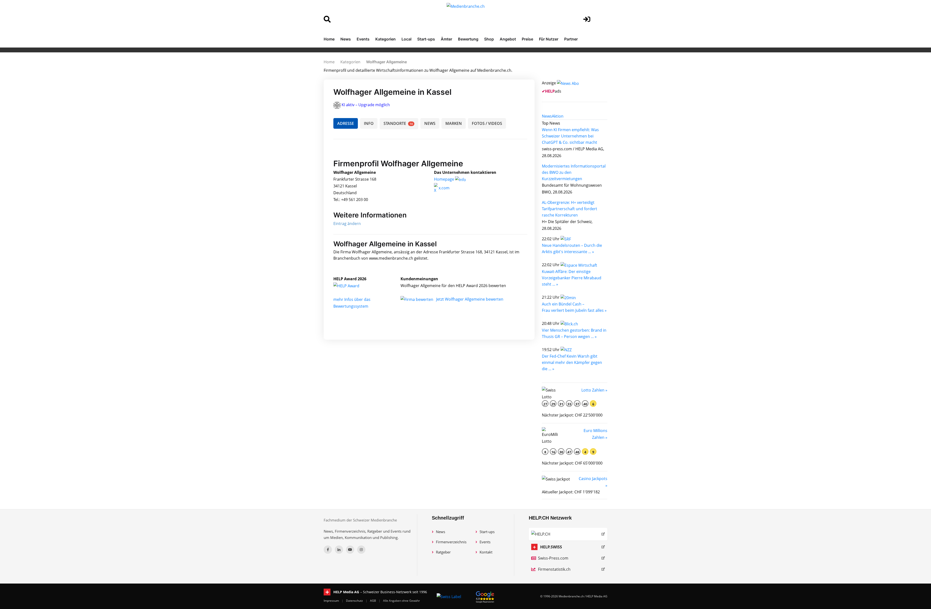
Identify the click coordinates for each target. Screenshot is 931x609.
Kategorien (385, 39)
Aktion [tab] (557, 116)
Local (406, 39)
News (345, 39)
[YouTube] (350, 549)
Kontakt (486, 552)
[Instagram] (361, 549)
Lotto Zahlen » (594, 390)
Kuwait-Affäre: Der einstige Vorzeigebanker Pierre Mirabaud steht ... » (571, 278)
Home (329, 39)
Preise (527, 39)
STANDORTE (398, 123)
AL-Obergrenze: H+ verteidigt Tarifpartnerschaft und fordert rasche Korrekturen (569, 209)
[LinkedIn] (339, 549)
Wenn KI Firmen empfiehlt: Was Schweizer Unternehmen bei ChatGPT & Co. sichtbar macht (570, 136)
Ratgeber (443, 552)
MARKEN (453, 123)
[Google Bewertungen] (485, 596)
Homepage (444, 179)
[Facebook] (328, 549)
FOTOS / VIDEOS (487, 123)
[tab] (547, 116)
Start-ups (426, 39)
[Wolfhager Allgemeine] (351, 285)
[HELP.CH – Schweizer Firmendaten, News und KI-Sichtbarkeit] (568, 534)
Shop (489, 39)
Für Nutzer (548, 39)
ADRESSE (345, 123)
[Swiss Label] (449, 596)
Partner (571, 39)
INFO (369, 123)
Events (363, 39)
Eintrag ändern (347, 223)
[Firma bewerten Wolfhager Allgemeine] (417, 299)
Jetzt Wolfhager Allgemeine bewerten (469, 299)
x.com (443, 188)
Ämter (446, 39)
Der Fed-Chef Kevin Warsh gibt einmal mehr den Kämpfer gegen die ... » (572, 362)
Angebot (508, 39)
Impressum (332, 601)
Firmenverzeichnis (451, 541)
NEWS (429, 123)
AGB (373, 601)
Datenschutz (355, 601)
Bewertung (468, 39)
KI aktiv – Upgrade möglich (366, 104)
